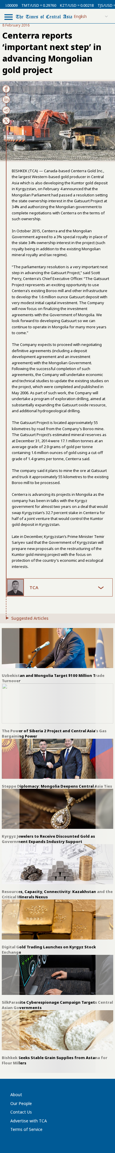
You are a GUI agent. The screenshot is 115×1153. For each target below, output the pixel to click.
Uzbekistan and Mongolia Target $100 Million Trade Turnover (53, 678)
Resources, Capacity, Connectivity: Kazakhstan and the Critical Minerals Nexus (57, 894)
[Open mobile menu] (8, 17)
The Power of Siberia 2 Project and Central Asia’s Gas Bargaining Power (54, 733)
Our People (21, 1103)
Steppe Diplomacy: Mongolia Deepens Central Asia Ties (57, 786)
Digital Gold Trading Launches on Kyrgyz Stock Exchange (49, 949)
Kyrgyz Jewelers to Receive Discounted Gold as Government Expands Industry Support (48, 839)
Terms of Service (26, 1129)
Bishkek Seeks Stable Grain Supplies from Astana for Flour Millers (54, 1060)
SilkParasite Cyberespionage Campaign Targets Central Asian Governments (57, 1005)
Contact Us (21, 1112)
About (16, 1094)
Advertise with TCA (28, 1121)
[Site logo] (44, 16)
